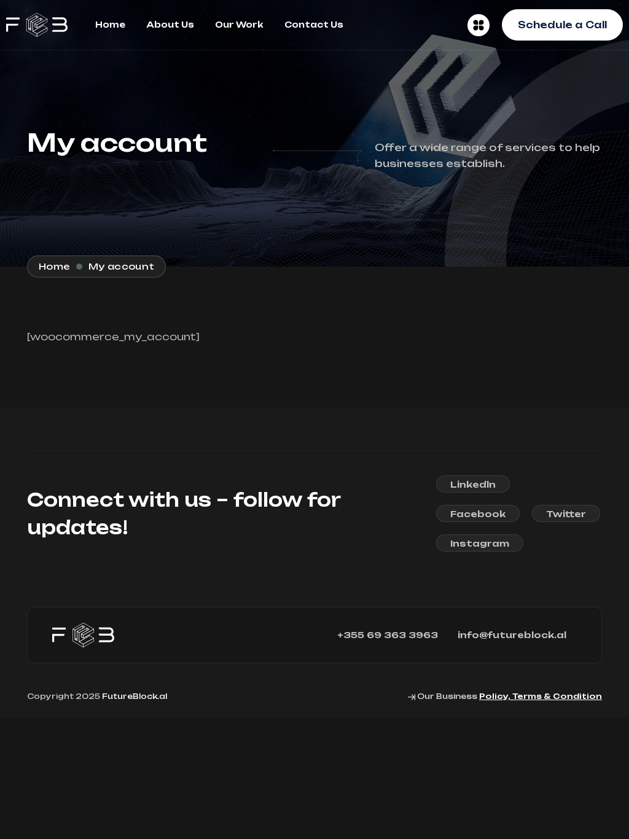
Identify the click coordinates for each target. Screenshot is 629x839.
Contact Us (313, 24)
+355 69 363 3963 (387, 635)
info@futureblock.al (512, 635)
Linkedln (473, 484)
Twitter (566, 514)
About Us (170, 24)
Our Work (239, 24)
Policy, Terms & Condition (540, 696)
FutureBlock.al (134, 696)
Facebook (478, 514)
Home (110, 24)
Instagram (479, 543)
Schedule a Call (562, 25)
